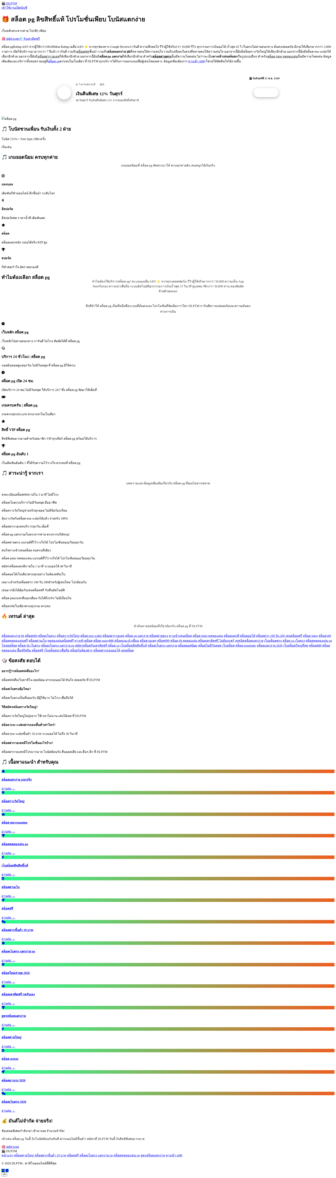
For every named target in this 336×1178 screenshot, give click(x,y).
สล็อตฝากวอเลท (113, 635)
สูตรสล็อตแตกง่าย (153, 1155)
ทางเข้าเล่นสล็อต (180, 635)
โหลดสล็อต (9, 645)
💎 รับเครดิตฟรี (29, 38)
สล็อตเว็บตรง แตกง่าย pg (57, 645)
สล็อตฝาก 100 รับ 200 (270, 635)
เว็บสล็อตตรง (273, 640)
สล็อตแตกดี (231, 635)
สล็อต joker (310, 635)
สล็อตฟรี (37, 650)
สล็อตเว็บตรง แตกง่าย (162, 645)
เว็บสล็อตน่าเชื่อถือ (56, 650)
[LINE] (3, 1170)
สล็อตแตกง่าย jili (13, 635)
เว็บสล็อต (228, 645)
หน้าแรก (7, 1155)
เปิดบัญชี (21, 7)
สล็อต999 (163, 640)
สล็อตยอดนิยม (187, 645)
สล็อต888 (315, 645)
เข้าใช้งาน (9, 7)
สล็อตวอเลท (148, 640)
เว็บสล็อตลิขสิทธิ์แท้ (133, 645)
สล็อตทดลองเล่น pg (319, 640)
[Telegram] (7, 1170)
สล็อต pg (54, 61)
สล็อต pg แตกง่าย (137, 635)
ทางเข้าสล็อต (83, 640)
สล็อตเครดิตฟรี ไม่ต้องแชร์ (216, 640)
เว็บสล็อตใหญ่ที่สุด (295, 645)
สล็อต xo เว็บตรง (294, 640)
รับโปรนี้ (268, 92)
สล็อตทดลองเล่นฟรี (15, 640)
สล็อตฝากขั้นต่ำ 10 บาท (50, 1155)
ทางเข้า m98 (196, 61)
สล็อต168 (324, 635)
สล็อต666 (31, 635)
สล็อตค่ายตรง (158, 635)
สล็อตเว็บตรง (47, 635)
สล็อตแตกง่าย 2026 (270, 645)
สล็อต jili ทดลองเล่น (183, 640)
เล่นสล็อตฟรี (293, 635)
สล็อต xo (114, 645)
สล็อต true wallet (91, 635)
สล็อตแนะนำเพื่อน (126, 640)
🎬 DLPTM (9, 3)
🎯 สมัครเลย (10, 38)
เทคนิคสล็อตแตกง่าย (249, 640)
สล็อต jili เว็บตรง (29, 645)
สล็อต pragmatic (245, 645)
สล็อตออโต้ (247, 635)
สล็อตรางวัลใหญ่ (68, 635)
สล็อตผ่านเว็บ (38, 640)
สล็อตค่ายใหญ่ (24, 1155)
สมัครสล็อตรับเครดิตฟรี (91, 645)
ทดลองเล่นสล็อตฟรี (60, 640)
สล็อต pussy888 (103, 640)
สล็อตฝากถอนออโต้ (106, 650)
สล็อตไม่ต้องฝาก (81, 650)
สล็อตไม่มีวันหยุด (209, 645)
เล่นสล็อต (127, 650)
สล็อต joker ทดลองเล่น (208, 635)
